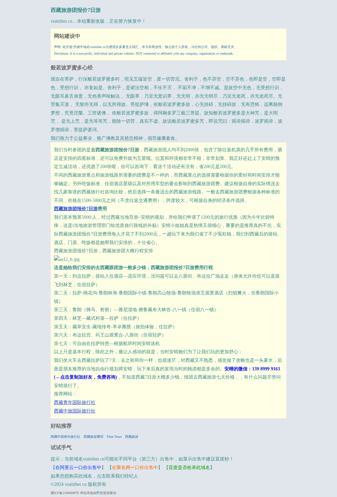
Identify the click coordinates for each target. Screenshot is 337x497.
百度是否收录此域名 (189, 467)
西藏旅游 (131, 436)
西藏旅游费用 (93, 436)
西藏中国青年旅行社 (65, 436)
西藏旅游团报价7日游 (76, 10)
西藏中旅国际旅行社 (74, 411)
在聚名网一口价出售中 (135, 467)
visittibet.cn (61, 21)
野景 (99, 493)
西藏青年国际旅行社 (74, 402)
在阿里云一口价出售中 (78, 467)
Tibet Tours (114, 436)
